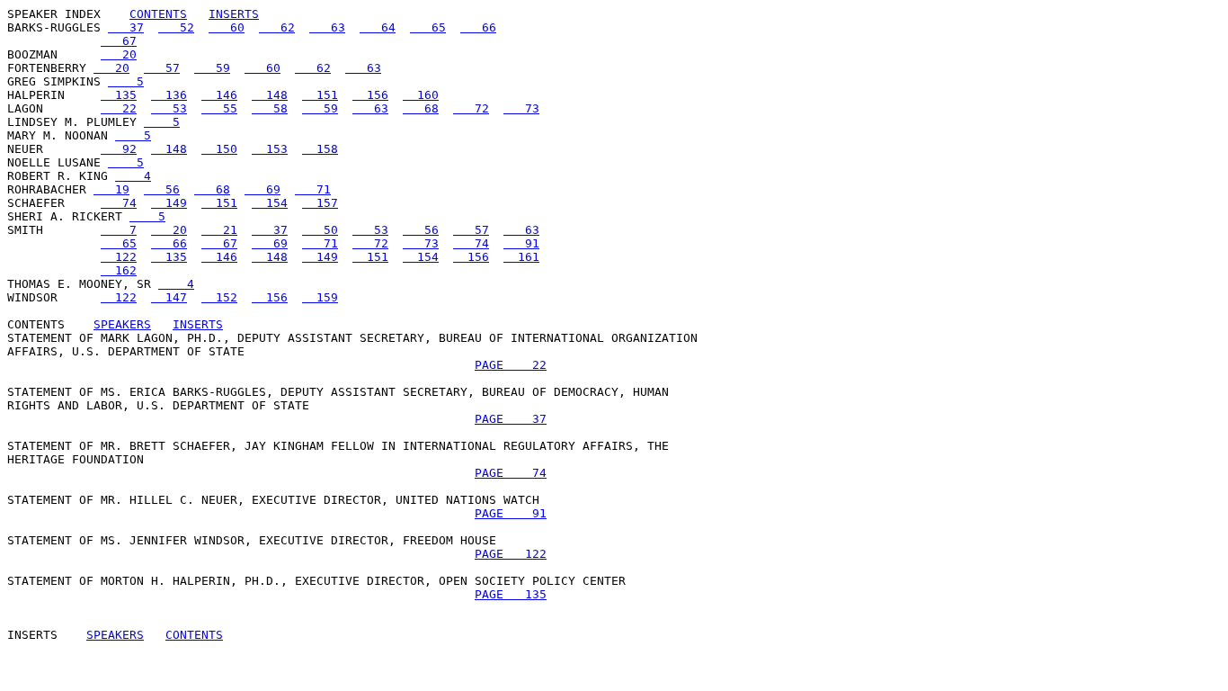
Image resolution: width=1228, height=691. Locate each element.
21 (219, 230)
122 (119, 257)
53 (169, 108)
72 (471, 108)
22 (119, 108)
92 (119, 149)
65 (428, 27)
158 (320, 149)
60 (227, 27)
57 (162, 68)
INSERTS (234, 14)
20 (119, 54)
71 (313, 189)
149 (169, 203)
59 (212, 68)
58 (270, 108)
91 (521, 243)
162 (119, 270)
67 (119, 41)
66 (478, 27)
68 (421, 108)
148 (270, 95)
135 (119, 95)
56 (162, 189)
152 (219, 297)
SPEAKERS (122, 324)
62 (277, 27)
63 (327, 27)
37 (126, 27)
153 (270, 149)
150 (219, 149)
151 (320, 95)
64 (378, 27)
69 (262, 189)
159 (320, 297)
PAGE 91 (511, 513)
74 (119, 203)
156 (370, 95)
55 (219, 108)
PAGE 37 (511, 419)
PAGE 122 (511, 554)
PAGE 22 (511, 365)
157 (320, 203)
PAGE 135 (511, 594)
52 (176, 27)
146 (219, 95)
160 (421, 95)
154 (270, 203)
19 (111, 189)
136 (169, 95)
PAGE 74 (511, 473)
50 (320, 230)
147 (169, 297)
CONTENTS (158, 14)
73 (521, 108)
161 (521, 257)
